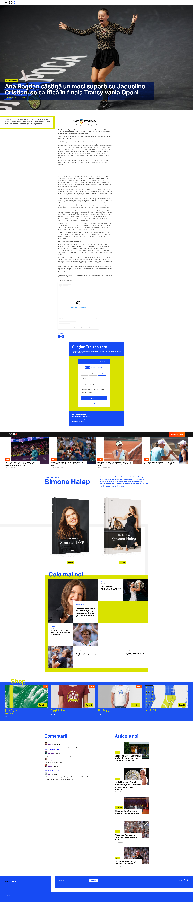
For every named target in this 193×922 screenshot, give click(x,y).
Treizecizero (9, 97)
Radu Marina (61, 467)
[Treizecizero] (22, 881)
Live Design (185, 895)
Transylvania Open (12, 80)
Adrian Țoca (15, 467)
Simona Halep (80, 604)
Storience (179, 895)
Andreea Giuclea (124, 815)
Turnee (103, 582)
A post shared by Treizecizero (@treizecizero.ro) (78, 327)
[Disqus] (77, 761)
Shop (18, 681)
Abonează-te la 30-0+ (177, 434)
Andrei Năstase (106, 467)
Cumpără (70, 562)
